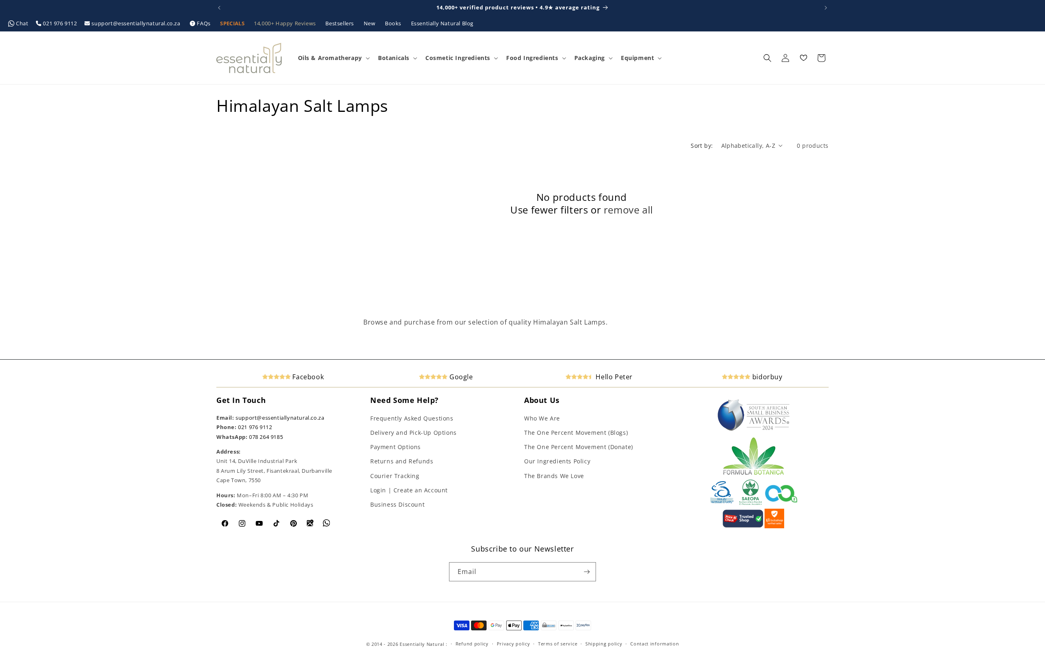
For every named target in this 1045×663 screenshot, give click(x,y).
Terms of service (557, 644)
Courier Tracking (395, 476)
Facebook (307, 376)
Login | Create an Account (409, 490)
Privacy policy (513, 644)
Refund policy (472, 644)
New (370, 23)
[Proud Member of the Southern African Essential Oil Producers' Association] (750, 503)
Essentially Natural (422, 644)
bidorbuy (766, 376)
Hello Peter (613, 376)
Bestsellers (340, 23)
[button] (333, 58)
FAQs (204, 23)
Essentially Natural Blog (442, 23)
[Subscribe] (587, 571)
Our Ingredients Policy (557, 461)
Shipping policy (604, 644)
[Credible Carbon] (781, 503)
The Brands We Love (554, 476)
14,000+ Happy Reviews (285, 23)
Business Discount (397, 504)
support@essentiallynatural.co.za (136, 23)
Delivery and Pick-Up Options (413, 432)
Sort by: (702, 145)
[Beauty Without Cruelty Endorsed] (722, 503)
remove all (628, 209)
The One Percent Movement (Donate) (578, 447)
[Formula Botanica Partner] (753, 474)
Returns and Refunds (401, 461)
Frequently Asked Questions (412, 418)
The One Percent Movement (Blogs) (576, 432)
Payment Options (395, 447)
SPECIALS (233, 23)
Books (394, 23)
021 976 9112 (60, 23)
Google (460, 376)
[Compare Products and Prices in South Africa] (743, 526)
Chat (22, 23)
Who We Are (542, 418)
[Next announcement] (826, 8)
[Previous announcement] (219, 8)
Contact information (654, 644)
